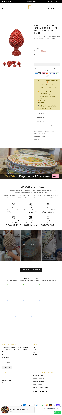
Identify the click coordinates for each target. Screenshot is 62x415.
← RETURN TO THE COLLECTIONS (31, 270)
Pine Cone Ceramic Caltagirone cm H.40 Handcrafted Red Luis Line (19, 22)
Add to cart (47, 64)
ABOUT (42, 17)
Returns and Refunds (7, 378)
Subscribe (7, 367)
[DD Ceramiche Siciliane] (31, 8)
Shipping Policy (6, 375)
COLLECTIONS (13, 17)
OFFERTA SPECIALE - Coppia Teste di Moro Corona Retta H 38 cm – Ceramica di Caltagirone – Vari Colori (19, 409)
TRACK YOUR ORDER (53, 17)
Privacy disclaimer (6, 380)
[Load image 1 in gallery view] (16, 42)
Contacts (35, 357)
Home (3, 22)
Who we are (36, 354)
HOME (5, 17)
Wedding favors (37, 350)
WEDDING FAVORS (25, 17)
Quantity (36, 55)
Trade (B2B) (36, 352)
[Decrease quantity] (35, 58)
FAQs (3, 383)
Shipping (43, 51)
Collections (35, 347)
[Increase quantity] (41, 58)
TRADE (35, 17)
